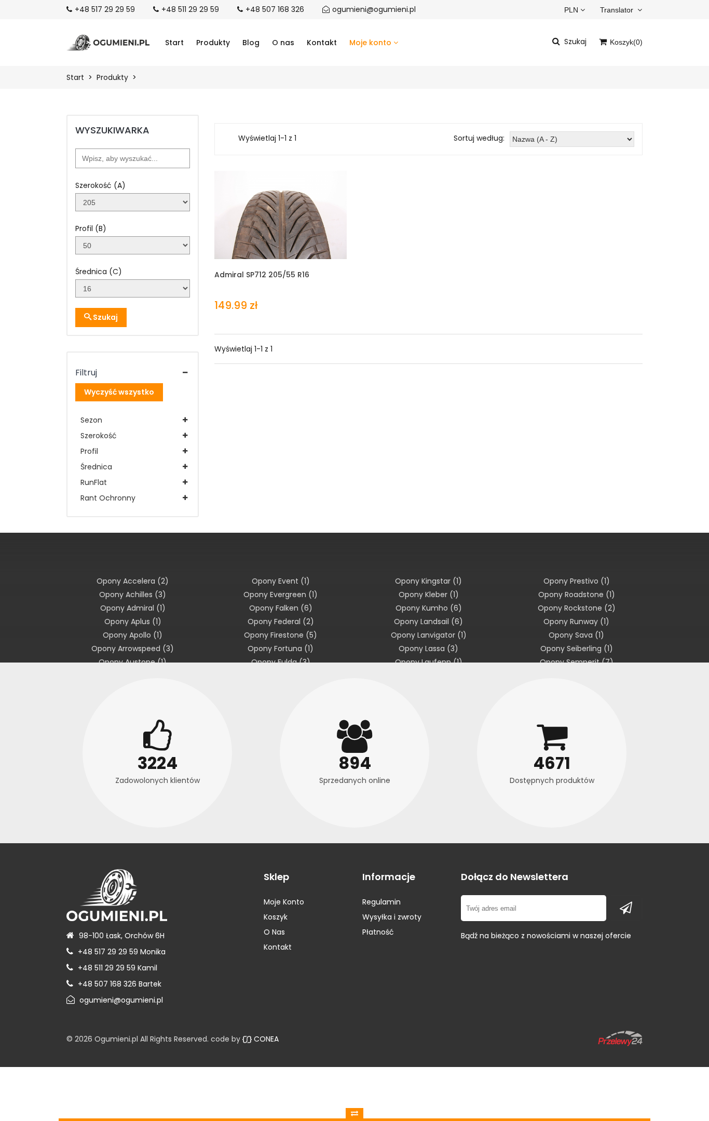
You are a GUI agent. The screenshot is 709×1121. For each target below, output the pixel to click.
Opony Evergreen (280, 594)
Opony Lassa (428, 648)
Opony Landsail (428, 621)
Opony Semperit (576, 662)
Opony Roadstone (576, 594)
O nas (283, 42)
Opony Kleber (429, 594)
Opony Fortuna (280, 648)
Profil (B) (90, 228)
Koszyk (276, 917)
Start (174, 42)
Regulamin (381, 902)
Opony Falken (280, 608)
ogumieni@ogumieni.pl (374, 9)
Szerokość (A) (100, 185)
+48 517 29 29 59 (105, 9)
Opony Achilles (132, 594)
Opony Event (281, 581)
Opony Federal (281, 621)
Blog (251, 42)
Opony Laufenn (428, 662)
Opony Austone (133, 662)
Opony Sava (576, 635)
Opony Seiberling (576, 648)
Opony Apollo (132, 635)
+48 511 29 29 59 (190, 9)
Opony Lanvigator (429, 635)
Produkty (213, 42)
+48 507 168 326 (275, 9)
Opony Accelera (133, 581)
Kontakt (322, 42)
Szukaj (104, 317)
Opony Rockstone (577, 608)
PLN (571, 10)
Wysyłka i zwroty (391, 917)
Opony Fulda (280, 662)
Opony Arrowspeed (132, 648)
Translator (617, 10)
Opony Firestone (280, 635)
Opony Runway (576, 621)
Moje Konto (284, 902)
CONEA (265, 1039)
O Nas (274, 932)
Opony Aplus (132, 621)
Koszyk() (625, 42)
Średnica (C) (98, 271)
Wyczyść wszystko (119, 392)
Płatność (378, 932)
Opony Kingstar (428, 581)
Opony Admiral (133, 608)
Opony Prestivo (576, 581)
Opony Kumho (429, 608)
